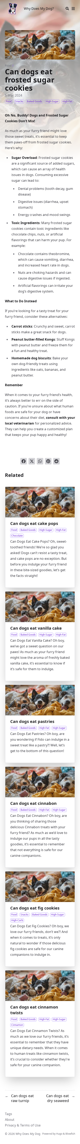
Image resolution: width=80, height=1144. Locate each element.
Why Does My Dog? (39, 8)
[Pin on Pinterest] (48, 461)
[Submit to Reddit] (56, 461)
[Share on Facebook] (23, 461)
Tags (8, 1114)
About (9, 1119)
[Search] (67, 8)
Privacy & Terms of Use (23, 1125)
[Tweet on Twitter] (32, 461)
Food (8, 65)
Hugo (59, 1133)
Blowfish (70, 1133)
